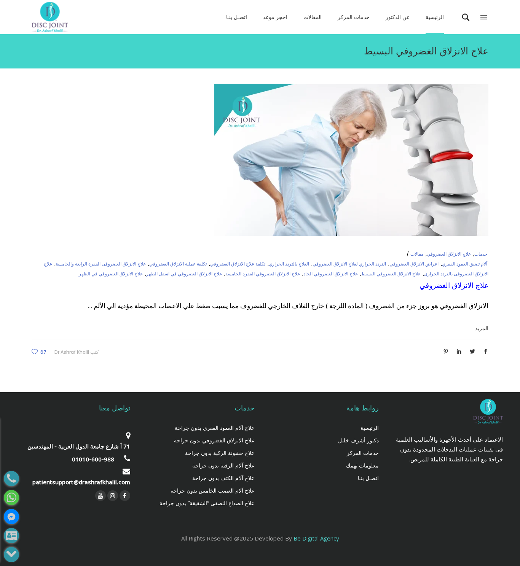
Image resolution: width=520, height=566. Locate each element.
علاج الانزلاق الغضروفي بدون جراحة (214, 440)
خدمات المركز (363, 452)
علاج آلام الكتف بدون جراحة (223, 478)
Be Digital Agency (316, 538)
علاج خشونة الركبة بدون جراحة (219, 452)
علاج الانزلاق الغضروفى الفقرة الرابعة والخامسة (101, 264)
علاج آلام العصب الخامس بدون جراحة (212, 490)
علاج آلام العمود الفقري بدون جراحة (214, 427)
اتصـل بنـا (368, 478)
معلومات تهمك (362, 465)
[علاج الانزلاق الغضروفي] (351, 160)
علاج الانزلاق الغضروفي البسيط (391, 273)
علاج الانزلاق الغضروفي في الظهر (111, 273)
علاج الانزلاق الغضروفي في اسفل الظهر (184, 273)
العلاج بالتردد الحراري (289, 264)
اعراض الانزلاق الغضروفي (414, 264)
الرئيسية (369, 427)
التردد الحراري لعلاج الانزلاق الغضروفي (349, 264)
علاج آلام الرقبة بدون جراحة (223, 465)
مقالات (416, 254)
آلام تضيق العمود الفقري (464, 264)
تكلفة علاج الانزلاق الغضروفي (237, 264)
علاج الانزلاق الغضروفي (449, 254)
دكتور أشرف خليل (358, 440)
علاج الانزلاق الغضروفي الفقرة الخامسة (262, 273)
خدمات (480, 254)
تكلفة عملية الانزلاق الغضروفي (178, 264)
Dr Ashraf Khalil (71, 352)
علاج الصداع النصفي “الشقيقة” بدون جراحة (207, 503)
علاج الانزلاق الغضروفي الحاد (330, 273)
